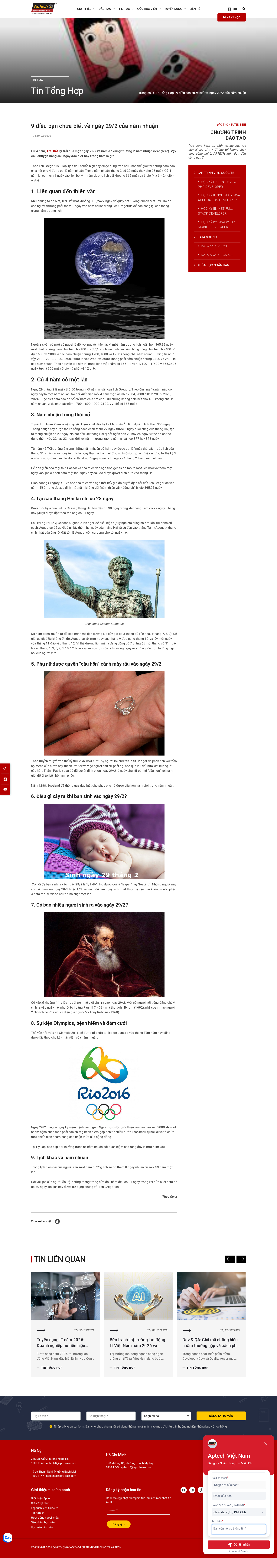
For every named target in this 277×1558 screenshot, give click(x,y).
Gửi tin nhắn (242, 1544)
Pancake (245, 1551)
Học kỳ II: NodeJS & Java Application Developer (219, 197)
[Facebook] (229, 9)
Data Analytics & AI (217, 255)
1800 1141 (37, 1463)
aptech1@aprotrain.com (61, 1463)
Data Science (207, 237)
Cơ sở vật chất (40, 1503)
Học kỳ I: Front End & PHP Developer (217, 184)
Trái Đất (52, 151)
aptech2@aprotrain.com (136, 1467)
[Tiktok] (201, 1490)
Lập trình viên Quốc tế (44, 1508)
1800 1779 (112, 1467)
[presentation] (93, 9)
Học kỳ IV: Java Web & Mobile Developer (217, 224)
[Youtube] (5, 789)
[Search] (5, 768)
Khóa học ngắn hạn (213, 265)
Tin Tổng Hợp (164, 93)
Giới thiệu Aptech (41, 1498)
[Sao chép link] (57, 1221)
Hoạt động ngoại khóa (45, 1517)
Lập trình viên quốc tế (215, 173)
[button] (230, 1259)
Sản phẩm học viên (43, 1522)
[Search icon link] (244, 9)
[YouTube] (235, 9)
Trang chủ (145, 93)
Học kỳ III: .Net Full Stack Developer (215, 211)
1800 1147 (37, 1475)
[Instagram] (192, 1490)
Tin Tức (124, 9)
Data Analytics (214, 246)
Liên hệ (195, 9)
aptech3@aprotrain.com (61, 1475)
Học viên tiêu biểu (42, 1527)
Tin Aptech (37, 1512)
